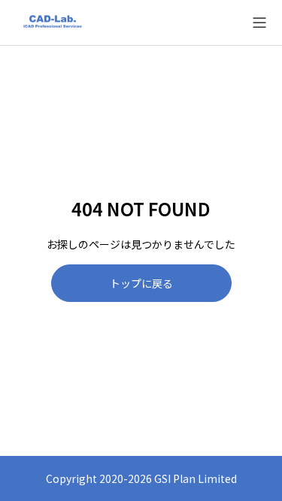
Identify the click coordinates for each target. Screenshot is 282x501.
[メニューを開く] (259, 22)
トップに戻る (141, 283)
